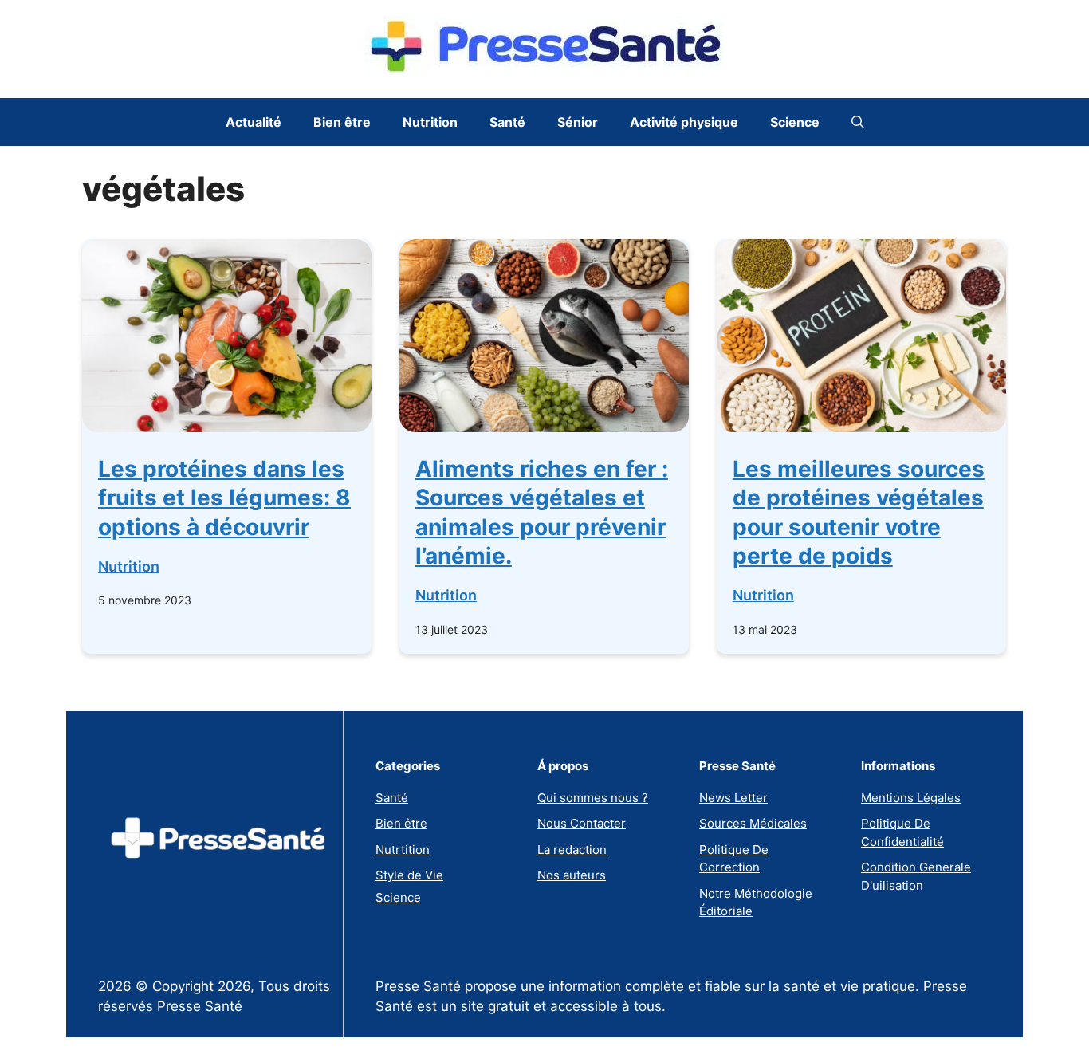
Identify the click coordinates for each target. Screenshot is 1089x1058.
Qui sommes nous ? (592, 797)
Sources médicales (753, 823)
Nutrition (430, 122)
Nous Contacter (581, 823)
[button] (857, 122)
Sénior (577, 122)
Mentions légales (911, 797)
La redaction (572, 849)
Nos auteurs (571, 875)
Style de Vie (409, 875)
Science (795, 122)
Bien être (342, 122)
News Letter (733, 797)
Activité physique (684, 122)
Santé (507, 122)
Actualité (253, 122)
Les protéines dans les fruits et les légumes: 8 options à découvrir (224, 498)
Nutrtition (402, 849)
